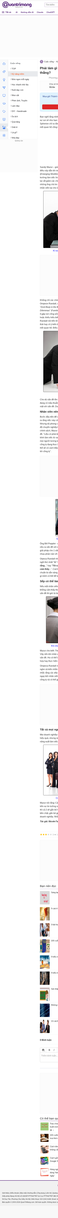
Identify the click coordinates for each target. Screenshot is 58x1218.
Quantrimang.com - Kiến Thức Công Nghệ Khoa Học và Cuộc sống (18, 5)
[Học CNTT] (4, 104)
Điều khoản (15, 1193)
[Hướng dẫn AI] (4, 80)
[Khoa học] (4, 135)
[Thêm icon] (43, 1050)
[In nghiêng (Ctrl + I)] (54, 1050)
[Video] (4, 119)
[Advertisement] (19, 159)
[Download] (4, 111)
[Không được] (41, 834)
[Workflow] (4, 88)
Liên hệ (48, 1193)
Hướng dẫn (32, 1193)
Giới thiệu (5, 1193)
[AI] (4, 64)
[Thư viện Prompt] (4, 72)
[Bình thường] (46, 834)
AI (17, 12)
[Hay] (48, 834)
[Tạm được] (43, 834)
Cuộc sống (49, 61)
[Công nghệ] (4, 96)
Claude (40, 12)
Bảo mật (23, 1193)
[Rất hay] (51, 834)
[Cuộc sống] (4, 127)
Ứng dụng (41, 1193)
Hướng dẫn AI (27, 12)
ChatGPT (51, 12)
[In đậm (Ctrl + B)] (49, 1050)
